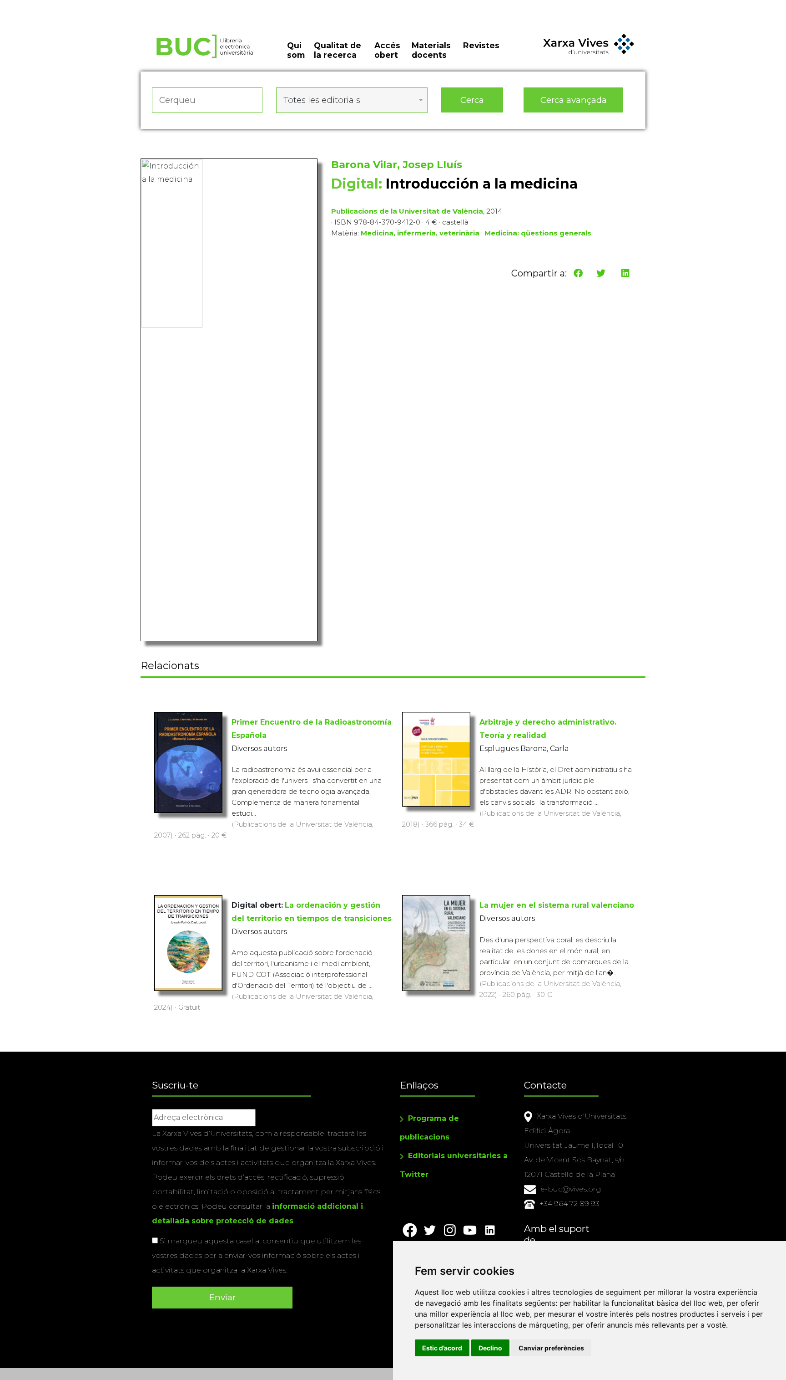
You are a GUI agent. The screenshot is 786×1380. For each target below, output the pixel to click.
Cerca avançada (573, 100)
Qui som (296, 50)
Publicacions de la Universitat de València (407, 211)
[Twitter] (601, 273)
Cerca (472, 100)
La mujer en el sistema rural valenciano (556, 905)
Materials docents (431, 50)
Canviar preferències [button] (551, 1348)
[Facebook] (578, 273)
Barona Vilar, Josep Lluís (396, 164)
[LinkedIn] (625, 273)
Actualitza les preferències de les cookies (86, 6)
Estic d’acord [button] (442, 1348)
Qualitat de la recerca (337, 50)
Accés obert (387, 50)
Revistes (481, 45)
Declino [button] (490, 1348)
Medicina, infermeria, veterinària (420, 233)
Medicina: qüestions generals (537, 233)
